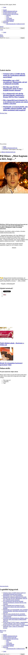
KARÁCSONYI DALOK (9, 12)
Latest (4, 7)
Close (1, 632)
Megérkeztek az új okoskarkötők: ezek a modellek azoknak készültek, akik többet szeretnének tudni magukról (15, 108)
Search (22, 28)
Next (6, 113)
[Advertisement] (14, 54)
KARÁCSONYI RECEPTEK (10, 14)
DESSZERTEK (10, 19)
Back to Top (3, 630)
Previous (2, 113)
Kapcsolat (5, 22)
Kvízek (5, 10)
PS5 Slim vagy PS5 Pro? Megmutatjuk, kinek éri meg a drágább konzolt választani (12, 88)
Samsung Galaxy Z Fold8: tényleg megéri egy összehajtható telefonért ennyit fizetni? (14, 75)
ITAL (7, 17)
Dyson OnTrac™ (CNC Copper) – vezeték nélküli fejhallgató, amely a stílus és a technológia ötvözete (15, 626)
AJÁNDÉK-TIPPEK (8, 21)
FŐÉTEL (8, 15)
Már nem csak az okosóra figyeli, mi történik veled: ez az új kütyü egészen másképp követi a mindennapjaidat (14, 615)
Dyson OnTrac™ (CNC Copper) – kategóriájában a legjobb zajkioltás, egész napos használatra (15, 623)
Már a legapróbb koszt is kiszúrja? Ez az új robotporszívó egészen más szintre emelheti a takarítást (15, 101)
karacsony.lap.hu (4, 586)
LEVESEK (9, 18)
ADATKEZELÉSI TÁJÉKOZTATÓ (15, 24)
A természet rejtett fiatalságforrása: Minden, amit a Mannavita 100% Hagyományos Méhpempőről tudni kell (15, 619)
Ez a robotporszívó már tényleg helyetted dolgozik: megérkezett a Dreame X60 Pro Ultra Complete (13, 95)
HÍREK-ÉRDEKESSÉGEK (10, 11)
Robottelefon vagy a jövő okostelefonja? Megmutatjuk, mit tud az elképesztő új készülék (15, 82)
